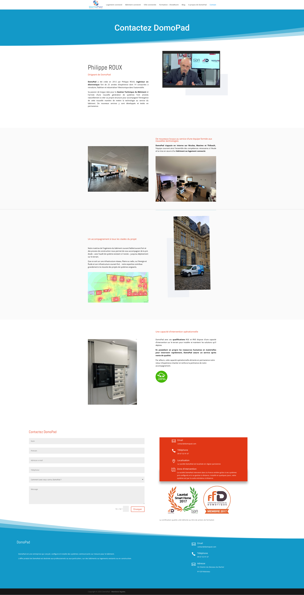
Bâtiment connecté (133, 5)
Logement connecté (114, 5)
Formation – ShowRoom (169, 5)
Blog (183, 5)
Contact (213, 5)
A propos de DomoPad (197, 5)
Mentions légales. (118, 591)
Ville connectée (150, 5)
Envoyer (137, 509)
